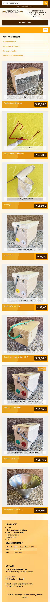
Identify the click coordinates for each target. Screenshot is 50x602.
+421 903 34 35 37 (37, 11)
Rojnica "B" (8, 255)
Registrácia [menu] (20, 6)
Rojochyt (7, 205)
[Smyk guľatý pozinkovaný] (25, 487)
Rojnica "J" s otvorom (12, 459)
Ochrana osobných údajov (17, 530)
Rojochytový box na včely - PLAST (16, 357)
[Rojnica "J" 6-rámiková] (25, 284)
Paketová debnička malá (13, 103)
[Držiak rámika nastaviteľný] (25, 131)
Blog (9, 540)
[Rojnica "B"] (25, 233)
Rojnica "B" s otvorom (12, 408)
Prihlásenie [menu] (29, 6)
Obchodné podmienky (15, 532)
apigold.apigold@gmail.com (37, 13)
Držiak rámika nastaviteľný (14, 154)
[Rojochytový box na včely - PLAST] (25, 335)
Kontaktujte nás (13, 535)
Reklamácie (11, 537)
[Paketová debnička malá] (25, 81)
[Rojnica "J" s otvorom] (25, 436)
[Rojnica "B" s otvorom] (25, 385)
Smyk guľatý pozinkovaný (13, 509)
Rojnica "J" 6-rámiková (12, 306)
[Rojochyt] (25, 182)
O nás (9, 528)
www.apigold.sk (20, 595)
